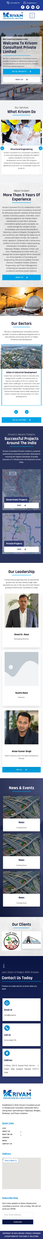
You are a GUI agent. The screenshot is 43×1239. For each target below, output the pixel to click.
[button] (2, 148)
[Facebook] (22, 7)
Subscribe (18, 1222)
